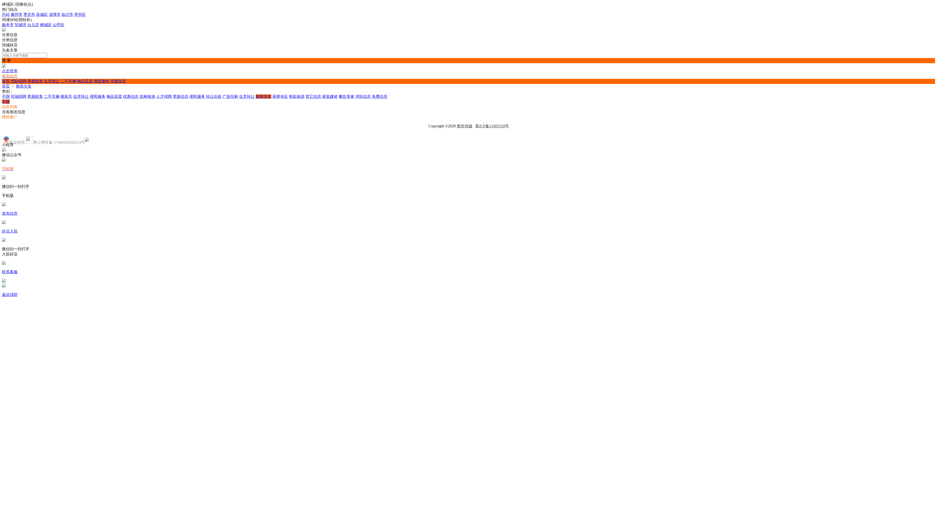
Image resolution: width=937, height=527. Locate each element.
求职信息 (363, 96)
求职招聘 (18, 81)
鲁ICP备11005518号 (492, 126)
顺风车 (66, 96)
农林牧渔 (147, 96)
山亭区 (58, 25)
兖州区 (80, 14)
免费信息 (379, 96)
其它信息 (313, 96)
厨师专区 (280, 96)
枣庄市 (29, 14)
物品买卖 (85, 81)
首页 (6, 81)
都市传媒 (464, 126)
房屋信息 (180, 96)
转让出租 (214, 96)
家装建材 (330, 96)
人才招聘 (164, 96)
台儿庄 (33, 25)
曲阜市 (8, 25)
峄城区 (46, 25)
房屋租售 (35, 81)
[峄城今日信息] (4, 30)
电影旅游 (297, 96)
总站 (6, 14)
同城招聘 (18, 96)
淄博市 (55, 14)
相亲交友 (23, 86)
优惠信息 (118, 81)
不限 (6, 96)
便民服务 (101, 81)
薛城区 (42, 14)
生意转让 (52, 81)
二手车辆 (68, 81)
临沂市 (67, 14)
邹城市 (20, 25)
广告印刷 (230, 96)
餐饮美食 (346, 96)
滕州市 (16, 14)
